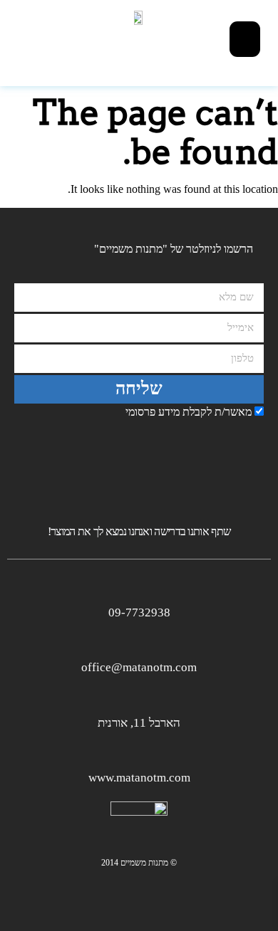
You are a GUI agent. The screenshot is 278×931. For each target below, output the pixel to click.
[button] (245, 39)
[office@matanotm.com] (139, 642)
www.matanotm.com (139, 777)
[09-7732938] (139, 587)
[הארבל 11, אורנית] (139, 698)
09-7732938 (139, 612)
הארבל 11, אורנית (139, 723)
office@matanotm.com (139, 667)
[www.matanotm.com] (139, 752)
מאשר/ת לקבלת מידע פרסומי (188, 412)
